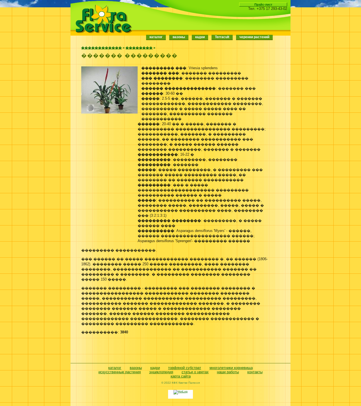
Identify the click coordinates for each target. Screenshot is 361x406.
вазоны (136, 368)
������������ (101, 47)
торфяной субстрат (184, 368)
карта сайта (181, 376)
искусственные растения (119, 372)
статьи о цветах (195, 372)
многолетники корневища (231, 368)
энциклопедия (161, 372)
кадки (155, 368)
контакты (255, 372)
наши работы (228, 372)
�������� (139, 47)
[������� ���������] (109, 112)
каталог (155, 37)
